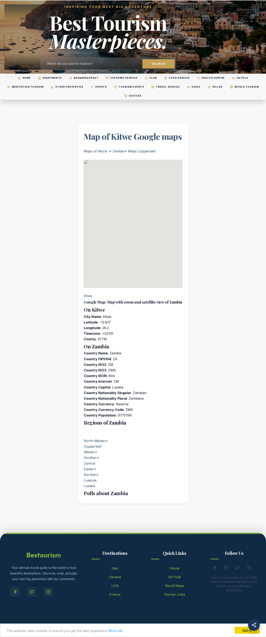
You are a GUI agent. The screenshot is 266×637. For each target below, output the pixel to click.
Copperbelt (92, 446)
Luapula (90, 480)
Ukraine (115, 577)
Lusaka (89, 486)
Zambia (118, 151)
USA (115, 586)
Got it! (247, 630)
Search (158, 63)
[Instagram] (48, 592)
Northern (91, 475)
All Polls (174, 577)
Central (89, 463)
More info (115, 630)
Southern (91, 458)
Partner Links (174, 594)
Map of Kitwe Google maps (133, 136)
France (115, 594)
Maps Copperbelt (141, 151)
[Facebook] (15, 592)
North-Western (95, 441)
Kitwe (88, 296)
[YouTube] (249, 568)
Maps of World (95, 151)
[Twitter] (31, 592)
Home (174, 568)
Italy (115, 568)
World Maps (174, 586)
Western (90, 452)
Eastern (90, 469)
